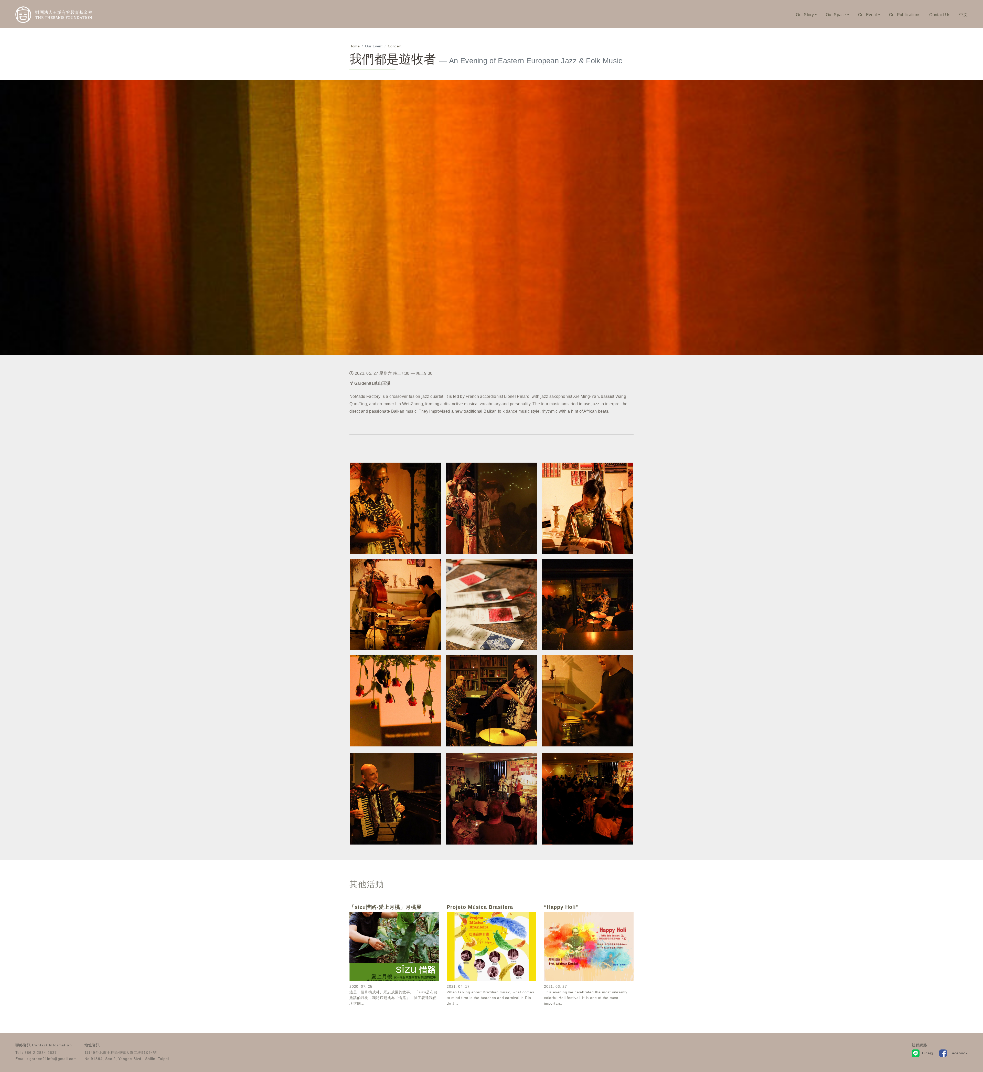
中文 (963, 15)
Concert (395, 46)
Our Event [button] (867, 15)
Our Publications (905, 15)
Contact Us (939, 15)
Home (354, 46)
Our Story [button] (805, 15)
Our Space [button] (836, 15)
